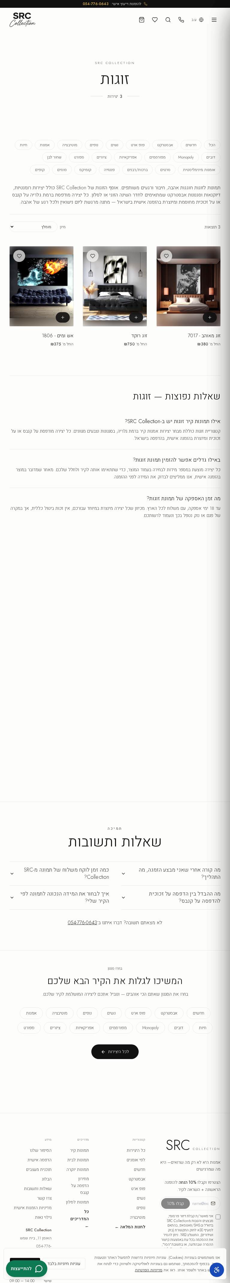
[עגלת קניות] (142, 20)
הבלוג (47, 1179)
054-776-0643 (95, 4)
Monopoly (186, 157)
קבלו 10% (175, 1203)
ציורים (102, 157)
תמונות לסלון (77, 1202)
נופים (94, 145)
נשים (114, 145)
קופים (40, 170)
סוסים (62, 170)
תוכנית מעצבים (39, 1169)
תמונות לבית (78, 1160)
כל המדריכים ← (79, 1219)
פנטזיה (109, 170)
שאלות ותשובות (38, 1189)
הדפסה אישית (40, 1160)
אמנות (45, 145)
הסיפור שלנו (41, 1150)
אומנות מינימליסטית (199, 170)
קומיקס (85, 170)
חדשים (191, 145)
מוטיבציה (69, 145)
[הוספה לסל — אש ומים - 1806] (63, 317)
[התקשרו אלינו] (181, 20)
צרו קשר (44, 1198)
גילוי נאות (43, 1217)
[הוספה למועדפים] (166, 256)
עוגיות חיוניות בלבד (64, 1264)
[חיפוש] (168, 20)
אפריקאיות (128, 157)
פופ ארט (138, 145)
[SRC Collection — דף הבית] (23, 20)
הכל (212, 145)
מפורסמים (157, 157)
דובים (210, 157)
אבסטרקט (165, 145)
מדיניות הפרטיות (148, 1270)
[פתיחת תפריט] (214, 19)
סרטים (165, 170)
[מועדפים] (155, 20)
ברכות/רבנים (137, 170)
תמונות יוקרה (77, 1169)
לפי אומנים (136, 1160)
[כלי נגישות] (217, 1270)
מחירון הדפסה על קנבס (80, 1185)
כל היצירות (136, 1150)
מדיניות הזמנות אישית (33, 1208)
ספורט (79, 157)
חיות (23, 145)
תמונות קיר (79, 1150)
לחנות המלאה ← (130, 1227)
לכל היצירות (118, 1052)
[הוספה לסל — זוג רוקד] (136, 317)
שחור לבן (54, 157)
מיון (63, 227)
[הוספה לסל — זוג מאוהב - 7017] (210, 317)
